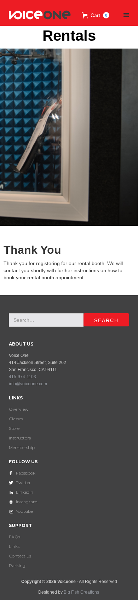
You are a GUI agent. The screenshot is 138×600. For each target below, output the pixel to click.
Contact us (20, 556)
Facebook (25, 473)
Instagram (27, 501)
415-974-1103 (22, 376)
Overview (19, 409)
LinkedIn (24, 492)
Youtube (24, 511)
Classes (16, 418)
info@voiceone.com (28, 383)
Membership (22, 447)
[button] (95, 15)
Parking (17, 565)
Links (14, 546)
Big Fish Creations (81, 592)
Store (14, 428)
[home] (38, 15)
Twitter (23, 482)
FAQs (14, 536)
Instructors (20, 438)
